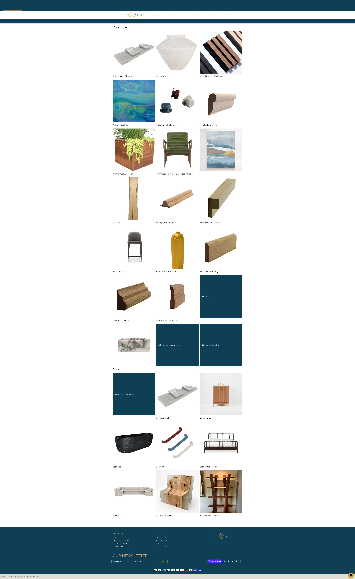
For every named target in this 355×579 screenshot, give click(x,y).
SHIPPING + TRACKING (121, 540)
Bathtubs (117, 467)
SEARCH (159, 543)
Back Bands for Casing (210, 223)
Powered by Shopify (30, 576)
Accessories (161, 76)
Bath (115, 369)
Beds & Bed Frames (208, 467)
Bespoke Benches (164, 516)
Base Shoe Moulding (209, 271)
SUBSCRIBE (162, 561)
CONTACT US (161, 538)
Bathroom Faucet (209, 345)
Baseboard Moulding (165, 320)
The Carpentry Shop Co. (14, 576)
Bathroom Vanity (207, 418)
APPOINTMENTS (162, 540)
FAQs (115, 538)
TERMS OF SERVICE (120, 546)
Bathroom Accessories (168, 345)
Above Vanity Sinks (121, 76)
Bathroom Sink (162, 418)
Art (201, 174)
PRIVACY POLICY (162, 546)
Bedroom (160, 467)
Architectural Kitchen (165, 125)
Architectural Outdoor (123, 174)
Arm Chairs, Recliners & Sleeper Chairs (173, 174)
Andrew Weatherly (121, 125)
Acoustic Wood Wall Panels (212, 76)
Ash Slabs (117, 223)
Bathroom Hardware (124, 394)
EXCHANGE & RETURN (121, 543)
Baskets (204, 296)
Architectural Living (208, 125)
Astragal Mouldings (165, 223)
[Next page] (190, 525)
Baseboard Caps (120, 320)
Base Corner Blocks (165, 271)
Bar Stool (117, 271)
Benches (117, 516)
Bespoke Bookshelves (210, 516)
